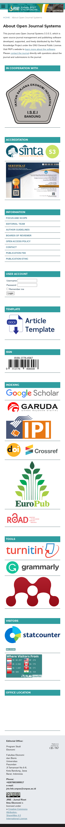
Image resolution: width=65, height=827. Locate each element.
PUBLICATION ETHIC (17, 259)
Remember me (16, 289)
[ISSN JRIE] (22, 369)
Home (6, 17)
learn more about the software (40, 49)
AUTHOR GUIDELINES (18, 229)
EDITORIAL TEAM (15, 224)
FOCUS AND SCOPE (16, 218)
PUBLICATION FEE (16, 253)
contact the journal (20, 53)
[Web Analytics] (32, 650)
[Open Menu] (3, 6)
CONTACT (11, 247)
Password (11, 285)
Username (11, 280)
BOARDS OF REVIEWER (18, 235)
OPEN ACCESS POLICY (18, 241)
